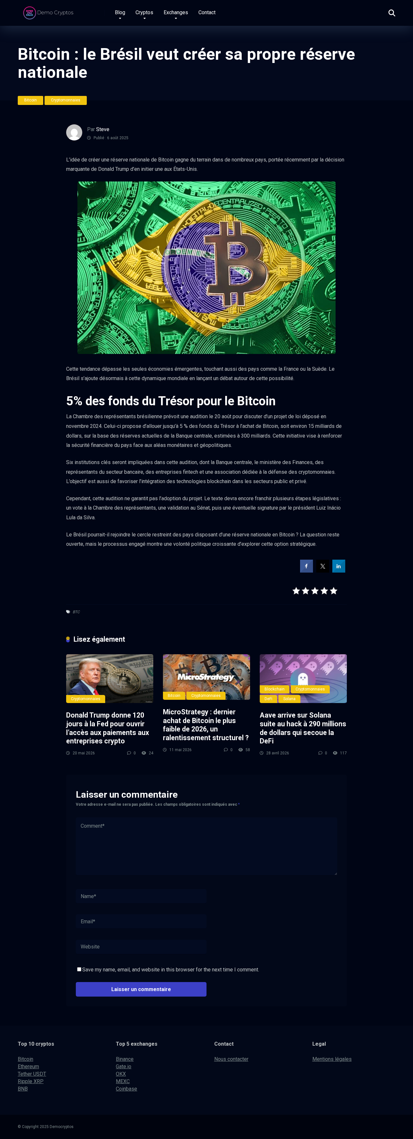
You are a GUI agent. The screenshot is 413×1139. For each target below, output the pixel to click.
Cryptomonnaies (65, 100)
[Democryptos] (49, 10)
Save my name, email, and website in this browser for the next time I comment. (170, 970)
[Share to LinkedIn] (338, 570)
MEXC (123, 1081)
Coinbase (126, 1089)
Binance (125, 1059)
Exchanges (176, 12)
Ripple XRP (31, 1081)
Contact (207, 12)
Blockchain (275, 689)
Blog (120, 12)
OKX (121, 1074)
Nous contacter (231, 1059)
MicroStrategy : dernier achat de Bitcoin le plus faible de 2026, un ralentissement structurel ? (206, 725)
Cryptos (144, 12)
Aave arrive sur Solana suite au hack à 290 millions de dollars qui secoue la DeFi (303, 728)
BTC (76, 612)
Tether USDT (32, 1074)
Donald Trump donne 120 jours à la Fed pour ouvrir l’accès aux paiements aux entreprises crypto (107, 728)
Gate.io (123, 1066)
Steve (102, 129)
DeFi (268, 699)
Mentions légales (332, 1059)
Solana (289, 699)
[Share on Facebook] (306, 570)
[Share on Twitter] (322, 570)
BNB (23, 1089)
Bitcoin (30, 100)
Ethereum (28, 1066)
